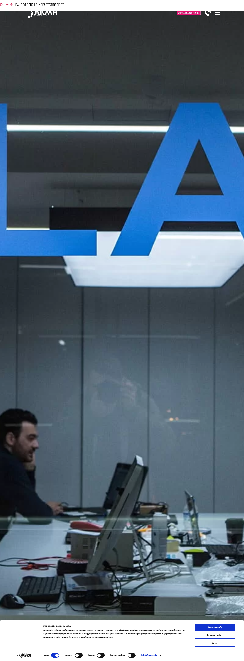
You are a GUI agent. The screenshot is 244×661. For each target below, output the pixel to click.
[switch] (79, 655)
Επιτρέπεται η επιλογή (214, 635)
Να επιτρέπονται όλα (215, 627)
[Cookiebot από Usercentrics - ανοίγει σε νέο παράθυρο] (24, 655)
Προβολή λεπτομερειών (149, 655)
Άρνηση (214, 643)
